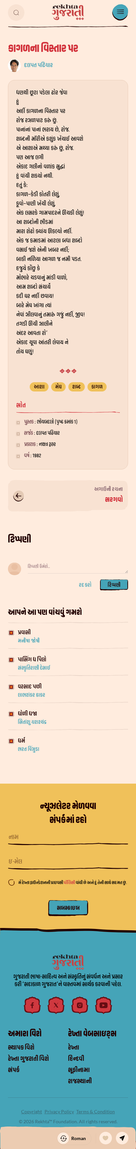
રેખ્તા (73, 1048)
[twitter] (56, 1005)
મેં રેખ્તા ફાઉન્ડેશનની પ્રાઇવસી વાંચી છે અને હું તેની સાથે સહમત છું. (72, 882)
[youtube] (104, 1005)
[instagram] (80, 1005)
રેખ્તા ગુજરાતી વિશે (28, 1059)
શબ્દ (76, 387)
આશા (39, 387)
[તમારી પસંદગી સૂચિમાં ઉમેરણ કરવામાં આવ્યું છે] (105, 1138)
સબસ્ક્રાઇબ (68, 908)
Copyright (31, 1111)
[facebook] (32, 1005)
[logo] (68, 12)
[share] (122, 1138)
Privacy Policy (59, 1111)
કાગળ (97, 387)
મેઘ (58, 387)
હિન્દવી (76, 1059)
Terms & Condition (95, 1111)
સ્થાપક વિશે (21, 1048)
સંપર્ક (13, 1070)
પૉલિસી (70, 882)
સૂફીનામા (79, 1070)
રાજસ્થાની (80, 1081)
